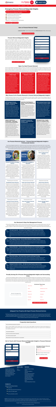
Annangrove (42, 294)
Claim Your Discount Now (28, 33)
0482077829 (42, 2)
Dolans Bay (29, 291)
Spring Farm (42, 299)
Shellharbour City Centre (43, 288)
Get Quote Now (15, 22)
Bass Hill (29, 299)
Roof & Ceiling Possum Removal (29, 373)
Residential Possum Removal (29, 374)
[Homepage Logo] (9, 2)
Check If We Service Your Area (40, 302)
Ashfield (41, 285)
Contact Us (36, 5)
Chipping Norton (42, 291)
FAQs (31, 5)
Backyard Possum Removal (29, 378)
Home (19, 5)
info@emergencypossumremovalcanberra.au (14, 389)
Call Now (8, 22)
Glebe (29, 288)
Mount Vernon (30, 285)
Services (23, 5)
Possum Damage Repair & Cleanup (30, 381)
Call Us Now (44, 358)
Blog (28, 5)
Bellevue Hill (30, 294)
